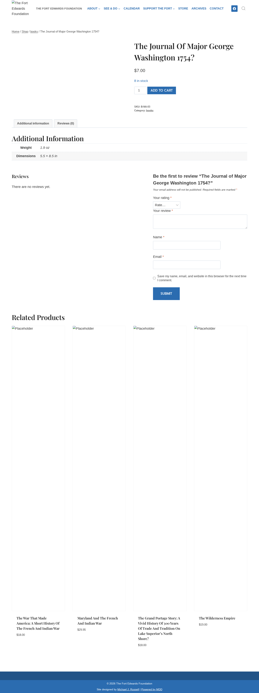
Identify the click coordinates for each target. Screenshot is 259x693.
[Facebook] (234, 8)
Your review (163, 211)
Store (183, 8)
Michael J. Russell (128, 689)
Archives (199, 8)
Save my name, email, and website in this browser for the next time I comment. (201, 278)
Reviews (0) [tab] (65, 123)
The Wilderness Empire (217, 618)
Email (158, 257)
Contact (217, 8)
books (149, 110)
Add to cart (162, 90)
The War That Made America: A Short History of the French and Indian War (38, 623)
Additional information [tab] (33, 123)
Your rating (162, 198)
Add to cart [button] (26, 646)
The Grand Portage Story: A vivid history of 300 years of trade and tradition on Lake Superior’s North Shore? (159, 628)
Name (158, 237)
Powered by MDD (151, 689)
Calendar (132, 8)
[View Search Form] (243, 9)
